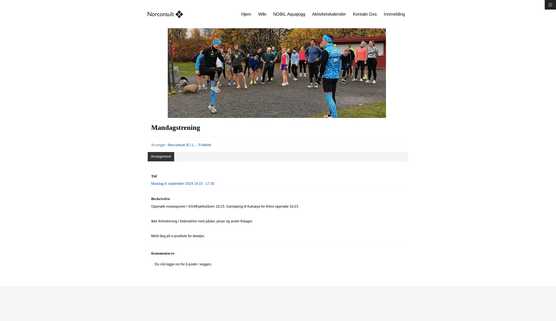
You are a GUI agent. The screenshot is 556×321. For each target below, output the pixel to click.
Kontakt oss (365, 14)
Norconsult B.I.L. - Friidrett (189, 145)
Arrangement (161, 156)
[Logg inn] (550, 5)
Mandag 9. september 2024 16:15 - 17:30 (182, 183)
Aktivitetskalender (329, 14)
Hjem (246, 14)
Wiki (262, 14)
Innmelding (394, 14)
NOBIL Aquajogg (289, 14)
